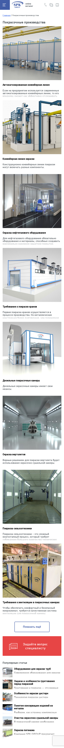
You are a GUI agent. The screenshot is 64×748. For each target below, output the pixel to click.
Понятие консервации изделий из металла (33, 707)
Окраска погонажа (24, 730)
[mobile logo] (17, 7)
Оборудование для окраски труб (32, 668)
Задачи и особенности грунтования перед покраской (34, 682)
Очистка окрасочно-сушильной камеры (36, 717)
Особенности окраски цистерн (31, 693)
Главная (7, 15)
